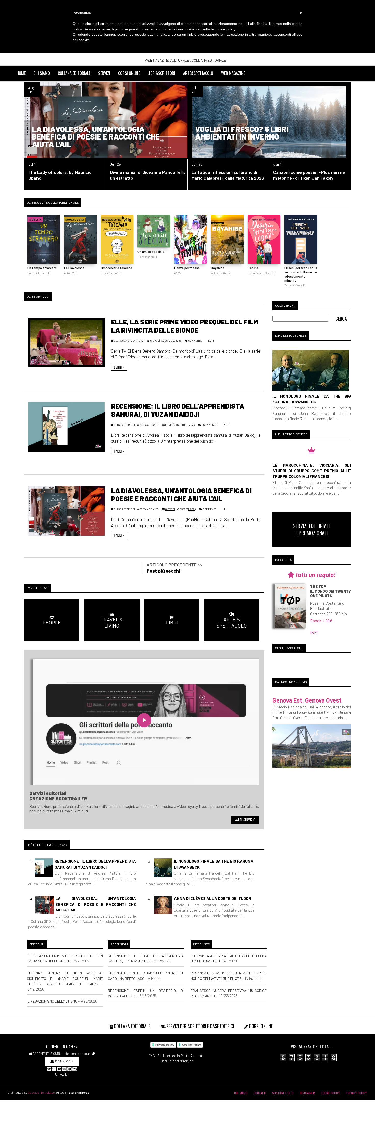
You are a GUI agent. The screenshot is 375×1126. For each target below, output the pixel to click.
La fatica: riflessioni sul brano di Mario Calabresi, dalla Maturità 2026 (228, 175)
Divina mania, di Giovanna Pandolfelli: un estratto (147, 175)
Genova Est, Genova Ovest (307, 700)
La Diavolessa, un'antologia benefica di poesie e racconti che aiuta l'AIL (96, 136)
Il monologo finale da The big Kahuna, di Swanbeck (214, 864)
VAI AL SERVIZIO (245, 819)
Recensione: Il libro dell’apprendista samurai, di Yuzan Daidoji (177, 410)
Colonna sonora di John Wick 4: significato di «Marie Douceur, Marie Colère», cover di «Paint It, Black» (65, 978)
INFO (314, 632)
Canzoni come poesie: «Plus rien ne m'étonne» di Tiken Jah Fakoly (309, 175)
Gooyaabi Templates (41, 1092)
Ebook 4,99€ (321, 620)
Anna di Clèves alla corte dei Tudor (212, 898)
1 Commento (209, 424)
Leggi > (119, 367)
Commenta (195, 340)
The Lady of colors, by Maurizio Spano (60, 175)
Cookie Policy (191, 1044)
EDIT (210, 340)
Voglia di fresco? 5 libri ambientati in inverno (242, 132)
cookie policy (225, 29)
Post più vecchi (163, 571)
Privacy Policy (164, 1044)
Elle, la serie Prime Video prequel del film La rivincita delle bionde (184, 326)
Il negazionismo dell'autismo (52, 1001)
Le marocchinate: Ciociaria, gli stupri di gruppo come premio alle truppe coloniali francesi (311, 470)
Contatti (260, 1092)
